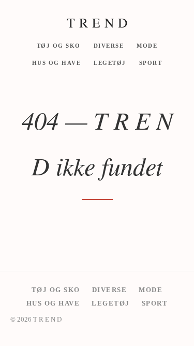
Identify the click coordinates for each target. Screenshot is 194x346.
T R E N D (97, 22)
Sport (150, 63)
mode (147, 45)
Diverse (109, 45)
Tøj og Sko (59, 45)
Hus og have (56, 63)
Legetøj (110, 63)
